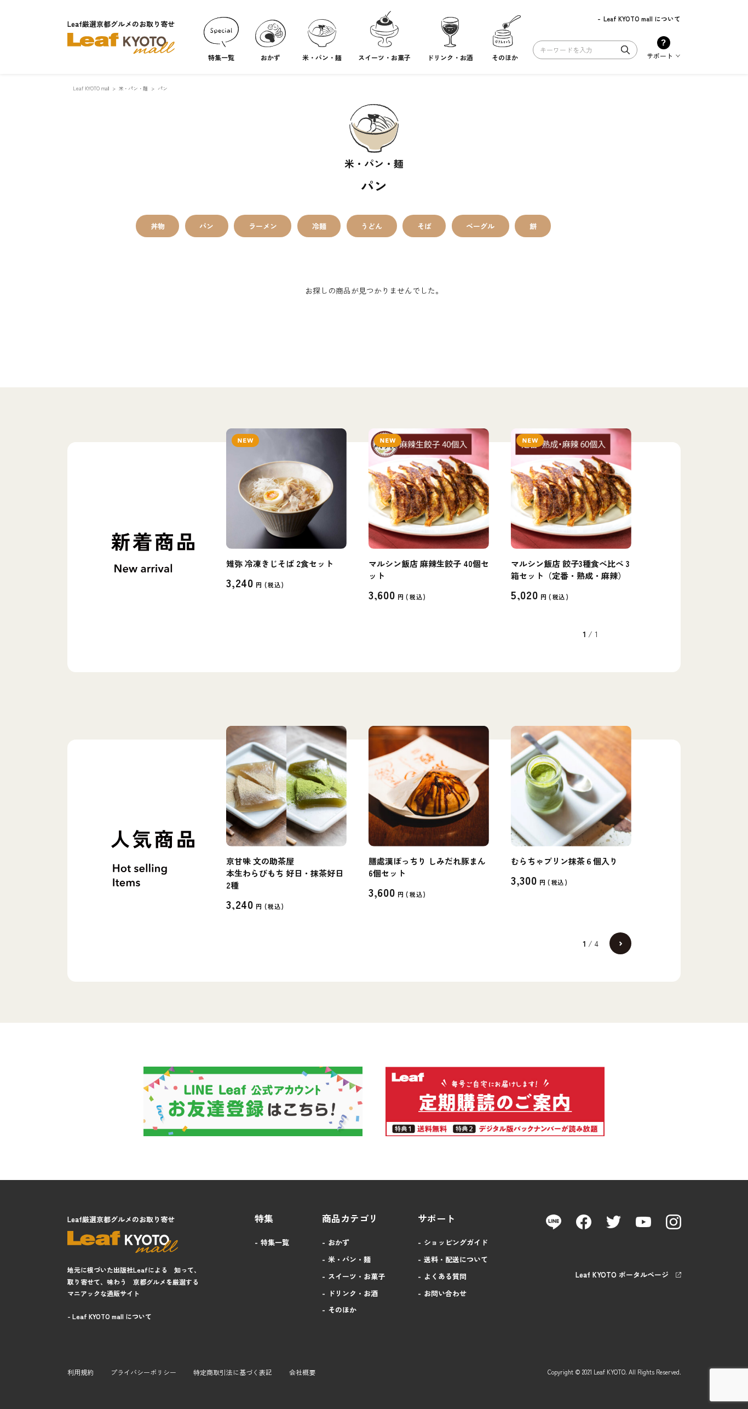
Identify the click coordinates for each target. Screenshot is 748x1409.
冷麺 (319, 226)
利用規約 (80, 1372)
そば (424, 226)
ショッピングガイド (456, 1242)
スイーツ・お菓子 (356, 1276)
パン (206, 226)
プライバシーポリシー (143, 1372)
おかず (338, 1242)
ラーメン (263, 226)
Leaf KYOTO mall (91, 88)
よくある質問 (445, 1276)
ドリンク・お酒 (353, 1293)
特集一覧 (275, 1242)
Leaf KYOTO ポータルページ (622, 1274)
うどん (371, 226)
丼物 (158, 226)
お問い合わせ (445, 1293)
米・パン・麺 (133, 88)
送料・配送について (456, 1259)
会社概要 (302, 1372)
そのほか (342, 1309)
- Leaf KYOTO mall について (109, 1316)
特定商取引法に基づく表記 (232, 1372)
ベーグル (480, 226)
